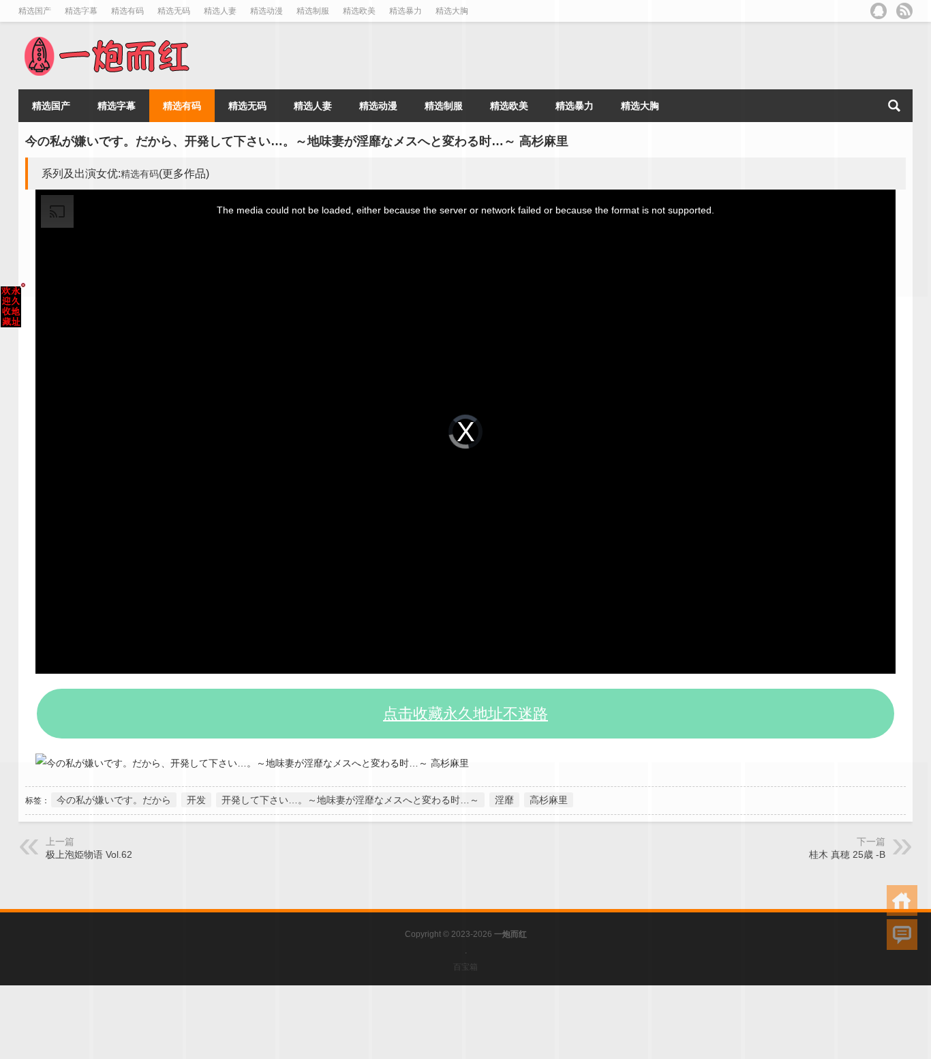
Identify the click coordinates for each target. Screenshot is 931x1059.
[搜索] (894, 105)
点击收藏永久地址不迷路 (465, 713)
